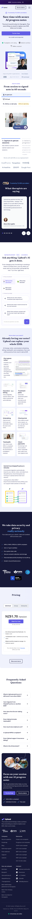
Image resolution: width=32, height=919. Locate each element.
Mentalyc (4, 869)
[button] (29, 8)
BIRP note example (21, 851)
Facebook (22, 872)
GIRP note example (21, 855)
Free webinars (6, 851)
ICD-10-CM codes (21, 861)
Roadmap (4, 842)
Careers (4, 858)
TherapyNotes (6, 881)
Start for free (16, 621)
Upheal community (24, 869)
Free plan (22, 648)
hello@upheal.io (23, 881)
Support (4, 855)
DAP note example (21, 848)
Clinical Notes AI (6, 875)
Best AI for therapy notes (7, 891)
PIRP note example (21, 858)
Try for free (16, 33)
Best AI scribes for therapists (7, 896)
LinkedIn (21, 878)
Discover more (16, 661)
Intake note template (22, 839)
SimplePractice (6, 878)
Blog (3, 845)
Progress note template (23, 842)
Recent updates (6, 839)
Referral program (6, 848)
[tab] (16, 94)
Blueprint (4, 872)
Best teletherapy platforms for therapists (9, 886)
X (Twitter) (22, 875)
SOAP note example (21, 845)
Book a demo (21, 7)
